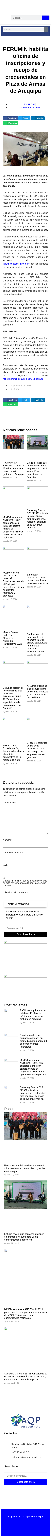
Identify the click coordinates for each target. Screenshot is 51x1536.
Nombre (7, 840)
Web (5, 865)
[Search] (45, 18)
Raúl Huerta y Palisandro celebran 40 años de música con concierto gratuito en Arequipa (13, 468)
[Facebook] (11, 8)
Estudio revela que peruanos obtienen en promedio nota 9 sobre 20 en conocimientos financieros (37, 470)
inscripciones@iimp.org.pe (16, 264)
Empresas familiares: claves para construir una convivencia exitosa (37, 579)
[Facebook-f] (11, 1488)
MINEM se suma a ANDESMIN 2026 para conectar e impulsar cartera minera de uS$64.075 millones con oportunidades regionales (13, 527)
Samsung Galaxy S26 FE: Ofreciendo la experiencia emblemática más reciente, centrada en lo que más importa (37, 519)
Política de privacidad (25, 1522)
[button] (10, 118)
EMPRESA (29, 104)
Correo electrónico (13, 853)
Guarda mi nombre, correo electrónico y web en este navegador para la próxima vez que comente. (25, 883)
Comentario (9, 803)
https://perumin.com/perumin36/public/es (23, 379)
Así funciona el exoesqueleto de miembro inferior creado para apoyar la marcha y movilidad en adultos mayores (37, 643)
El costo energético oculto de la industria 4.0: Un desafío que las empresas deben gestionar (37, 750)
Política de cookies (25, 1529)
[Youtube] (38, 8)
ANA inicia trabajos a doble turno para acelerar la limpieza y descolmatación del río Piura (37, 692)
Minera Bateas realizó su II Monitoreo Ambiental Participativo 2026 (12, 638)
